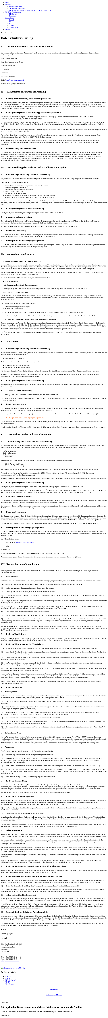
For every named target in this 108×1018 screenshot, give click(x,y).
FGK (11, 22)
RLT (10, 23)
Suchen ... (4, 934)
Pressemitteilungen (15, 6)
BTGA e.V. (9, 978)
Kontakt (7, 29)
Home (7, 2)
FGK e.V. (8, 976)
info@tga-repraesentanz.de (15, 80)
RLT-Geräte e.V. (10, 980)
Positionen (12, 16)
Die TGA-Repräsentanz (13, 12)
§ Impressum (54, 989)
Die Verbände (9, 18)
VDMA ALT (13, 27)
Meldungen (13, 14)
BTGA (11, 20)
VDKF (11, 25)
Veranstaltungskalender (17, 8)
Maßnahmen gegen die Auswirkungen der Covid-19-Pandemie (30, 10)
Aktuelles (8, 4)
